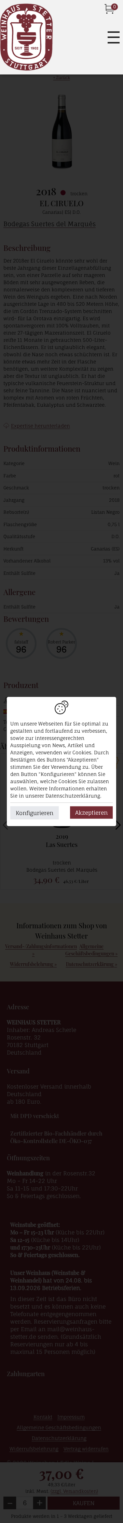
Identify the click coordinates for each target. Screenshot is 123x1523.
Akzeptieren (91, 812)
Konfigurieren (34, 813)
